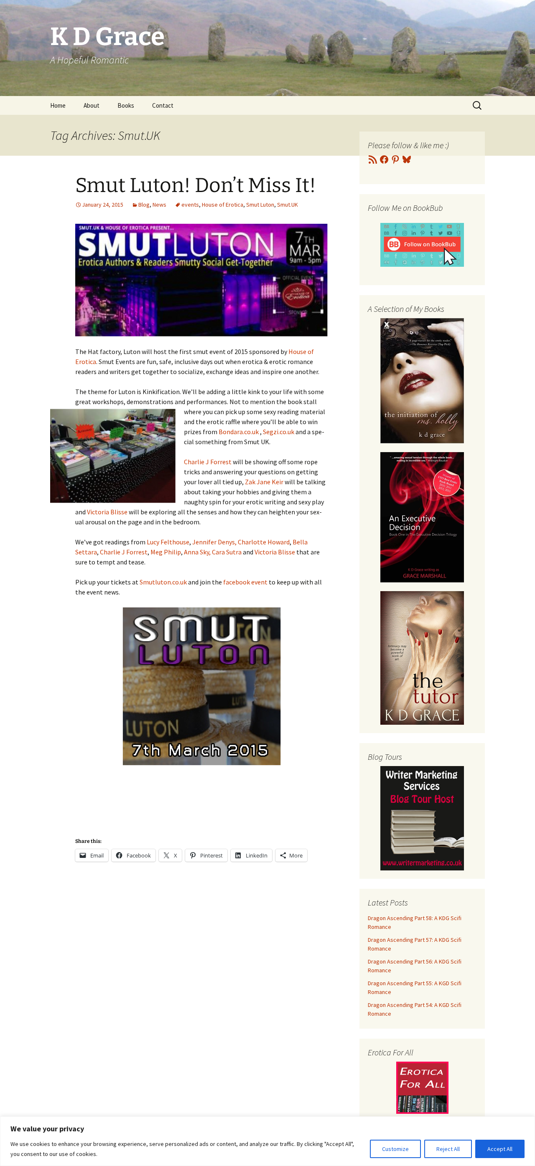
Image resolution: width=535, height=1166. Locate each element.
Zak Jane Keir (264, 482)
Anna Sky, (197, 552)
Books (125, 105)
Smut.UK (287, 204)
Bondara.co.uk (239, 431)
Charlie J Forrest (208, 462)
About (91, 105)
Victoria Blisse (107, 512)
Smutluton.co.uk (163, 582)
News (159, 204)
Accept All (499, 1149)
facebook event (245, 582)
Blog (144, 204)
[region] (267, 1141)
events (190, 204)
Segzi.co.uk (278, 431)
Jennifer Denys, (214, 542)
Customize (395, 1149)
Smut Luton (260, 204)
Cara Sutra (227, 552)
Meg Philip (165, 552)
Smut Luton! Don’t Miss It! (195, 185)
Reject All (448, 1149)
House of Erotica (222, 204)
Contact (162, 105)
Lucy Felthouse (168, 542)
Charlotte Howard (264, 542)
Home (58, 105)
